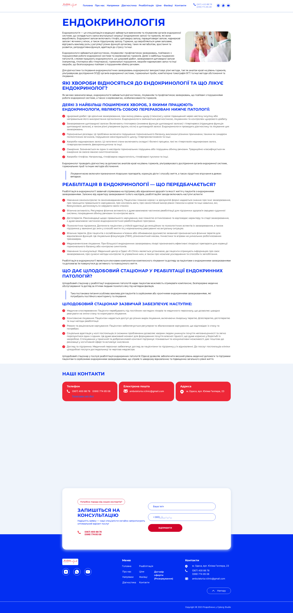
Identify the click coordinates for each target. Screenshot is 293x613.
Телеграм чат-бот (83, 396)
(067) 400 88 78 (204, 4)
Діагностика (129, 5)
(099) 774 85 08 (204, 7)
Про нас (100, 5)
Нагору (221, 590)
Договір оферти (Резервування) (163, 575)
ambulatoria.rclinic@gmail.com (147, 391)
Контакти (180, 5)
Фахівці (168, 5)
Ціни (159, 5)
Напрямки (113, 5)
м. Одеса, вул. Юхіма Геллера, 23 (210, 565)
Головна (88, 5)
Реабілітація (146, 5)
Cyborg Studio (224, 607)
